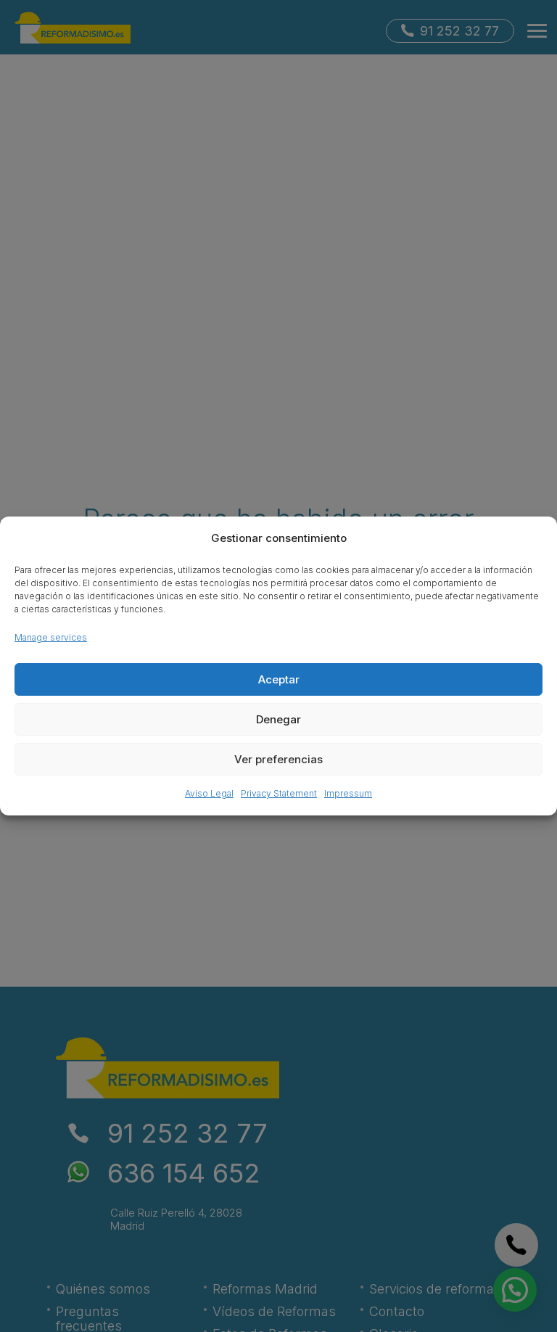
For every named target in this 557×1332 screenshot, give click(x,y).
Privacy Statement (279, 793)
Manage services (51, 637)
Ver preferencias (278, 759)
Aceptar (279, 679)
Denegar (278, 719)
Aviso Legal (209, 793)
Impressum (348, 793)
